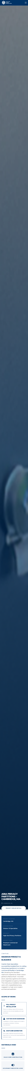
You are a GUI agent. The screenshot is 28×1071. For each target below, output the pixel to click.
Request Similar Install (14, 908)
